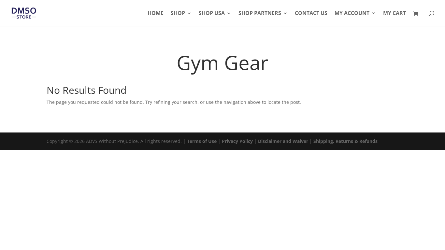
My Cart (394, 14)
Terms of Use (202, 141)
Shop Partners (259, 14)
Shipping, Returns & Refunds (345, 141)
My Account (352, 14)
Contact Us (311, 14)
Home (156, 14)
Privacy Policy (237, 141)
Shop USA (212, 14)
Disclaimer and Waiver (283, 141)
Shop (178, 14)
